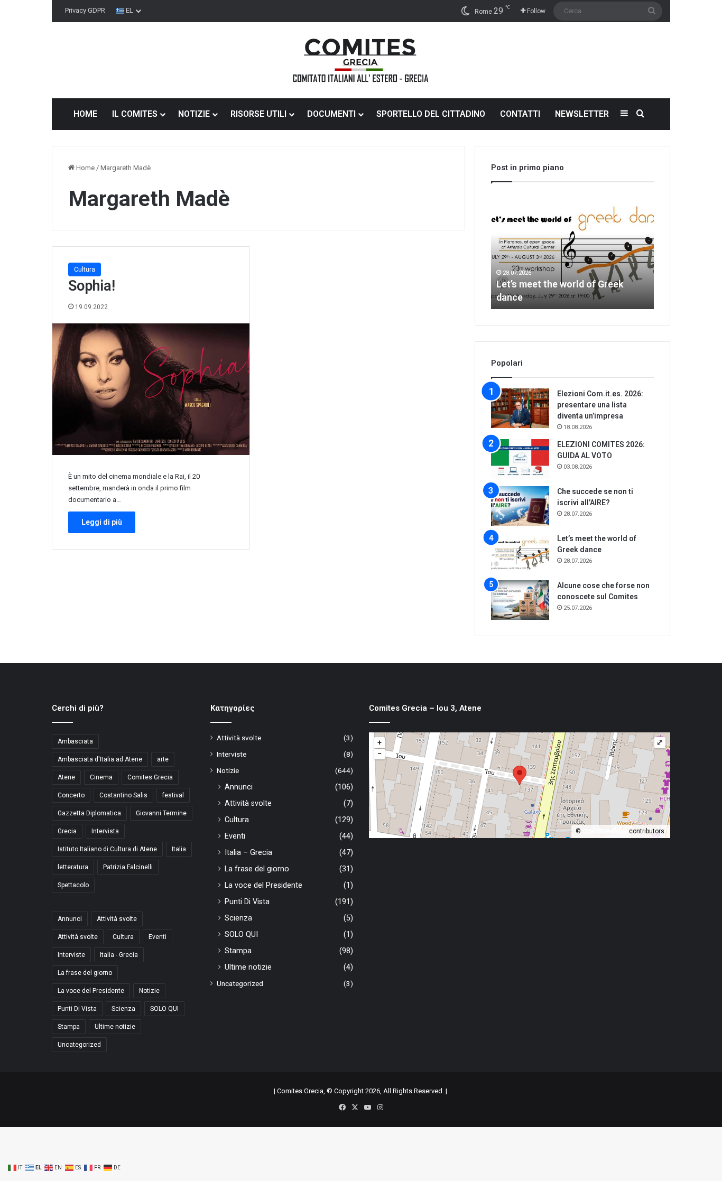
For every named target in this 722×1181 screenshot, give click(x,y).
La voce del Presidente (91, 990)
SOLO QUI (164, 1008)
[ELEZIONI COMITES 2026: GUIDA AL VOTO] (520, 459)
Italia (179, 849)
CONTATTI (520, 114)
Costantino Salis (123, 795)
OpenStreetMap (604, 831)
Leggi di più (101, 522)
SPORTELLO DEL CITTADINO (430, 114)
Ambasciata (75, 741)
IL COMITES (135, 114)
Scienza (123, 1008)
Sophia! (91, 285)
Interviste (71, 955)
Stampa (69, 1026)
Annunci (70, 919)
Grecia (67, 831)
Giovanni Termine (161, 813)
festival (173, 795)
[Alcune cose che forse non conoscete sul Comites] (520, 600)
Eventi (157, 937)
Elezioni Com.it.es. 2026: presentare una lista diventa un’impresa (600, 404)
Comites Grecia (150, 777)
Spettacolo (73, 885)
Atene (66, 777)
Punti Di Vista (77, 1008)
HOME (85, 114)
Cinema (101, 777)
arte (163, 759)
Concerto (71, 795)
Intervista (105, 831)
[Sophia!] (150, 389)
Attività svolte (117, 919)
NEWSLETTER (582, 114)
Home (85, 168)
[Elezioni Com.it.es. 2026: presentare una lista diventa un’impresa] (520, 408)
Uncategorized (79, 1044)
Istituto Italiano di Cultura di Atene (107, 849)
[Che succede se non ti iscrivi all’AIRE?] (520, 506)
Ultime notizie (115, 1026)
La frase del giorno (85, 973)
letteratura (73, 867)
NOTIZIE (194, 114)
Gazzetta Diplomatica (89, 813)
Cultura (84, 269)
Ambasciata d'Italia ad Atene (100, 759)
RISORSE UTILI (258, 114)
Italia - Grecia (119, 955)
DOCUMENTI (331, 114)
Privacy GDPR (85, 10)
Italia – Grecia (248, 852)
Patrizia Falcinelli (128, 867)
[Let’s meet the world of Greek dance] (520, 553)
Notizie (149, 990)
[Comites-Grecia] (361, 60)
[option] (572, 251)
